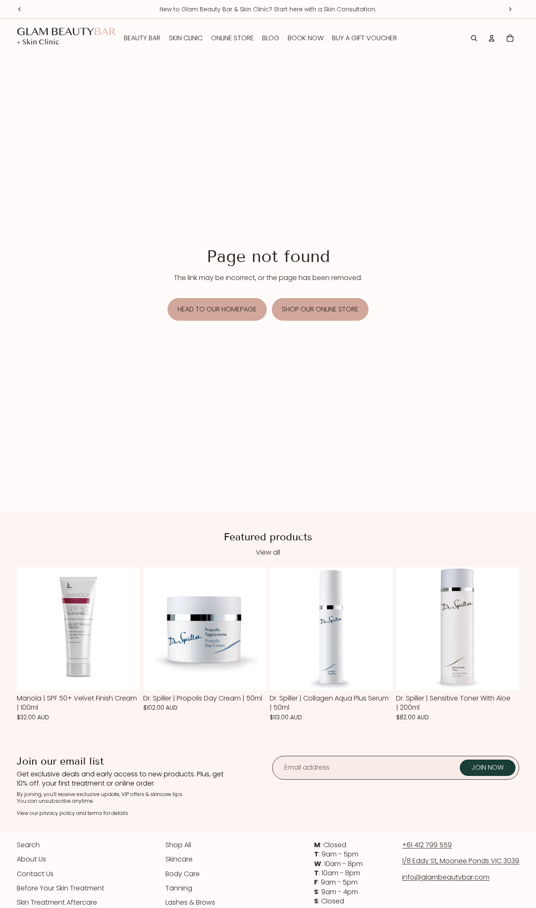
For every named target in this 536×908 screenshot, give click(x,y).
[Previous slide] (19, 9)
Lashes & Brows (190, 902)
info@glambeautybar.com (446, 877)
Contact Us (35, 874)
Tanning (178, 888)
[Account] (491, 38)
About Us (31, 859)
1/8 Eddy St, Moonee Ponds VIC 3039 (460, 861)
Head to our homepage (217, 309)
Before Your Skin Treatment (60, 888)
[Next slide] (510, 9)
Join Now (488, 767)
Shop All (178, 845)
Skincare (179, 859)
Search (28, 845)
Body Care (182, 874)
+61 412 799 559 (427, 845)
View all (268, 552)
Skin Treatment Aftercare (57, 902)
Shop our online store (320, 309)
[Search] (474, 38)
